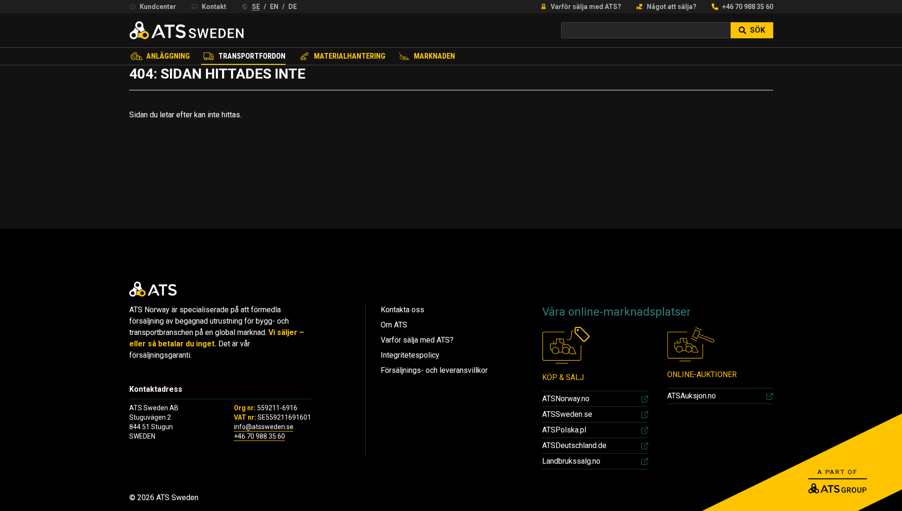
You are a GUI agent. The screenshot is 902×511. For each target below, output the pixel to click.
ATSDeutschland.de (574, 445)
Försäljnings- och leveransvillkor (434, 370)
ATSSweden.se (567, 414)
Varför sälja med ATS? (586, 6)
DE (292, 6)
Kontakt (214, 6)
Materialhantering (349, 56)
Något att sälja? (672, 6)
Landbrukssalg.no (571, 461)
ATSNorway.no (565, 398)
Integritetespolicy (410, 355)
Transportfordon (252, 56)
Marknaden (434, 56)
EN (274, 6)
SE (256, 6)
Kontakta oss (402, 309)
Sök (757, 30)
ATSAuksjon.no (691, 395)
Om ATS (394, 324)
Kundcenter (158, 6)
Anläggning (168, 56)
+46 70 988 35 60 (747, 6)
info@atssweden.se (264, 427)
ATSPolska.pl (564, 429)
